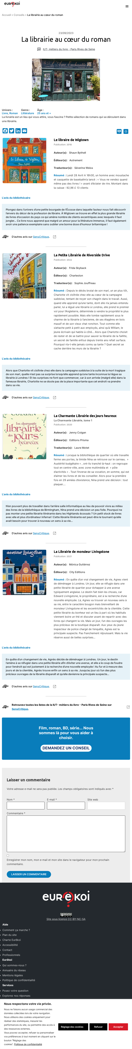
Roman (13, 113)
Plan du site (9, 934)
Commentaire (16, 813)
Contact (7, 950)
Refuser (98, 1026)
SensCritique (41, 236)
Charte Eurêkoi (11, 939)
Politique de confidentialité (28, 1044)
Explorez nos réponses (16, 995)
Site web (92, 799)
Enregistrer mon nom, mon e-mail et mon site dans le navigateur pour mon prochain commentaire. (58, 862)
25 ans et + (44, 113)
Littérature (27, 113)
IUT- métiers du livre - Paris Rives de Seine (69, 49)
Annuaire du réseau (14, 970)
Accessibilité (10, 944)
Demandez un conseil (66, 748)
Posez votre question (15, 990)
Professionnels (11, 955)
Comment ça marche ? (16, 930)
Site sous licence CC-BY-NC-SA (66, 919)
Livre (5, 113)
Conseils (19, 14)
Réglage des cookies (72, 1026)
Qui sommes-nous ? (14, 965)
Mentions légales (12, 975)
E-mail (52, 799)
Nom (11, 799)
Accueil (6, 14)
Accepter (118, 1026)
